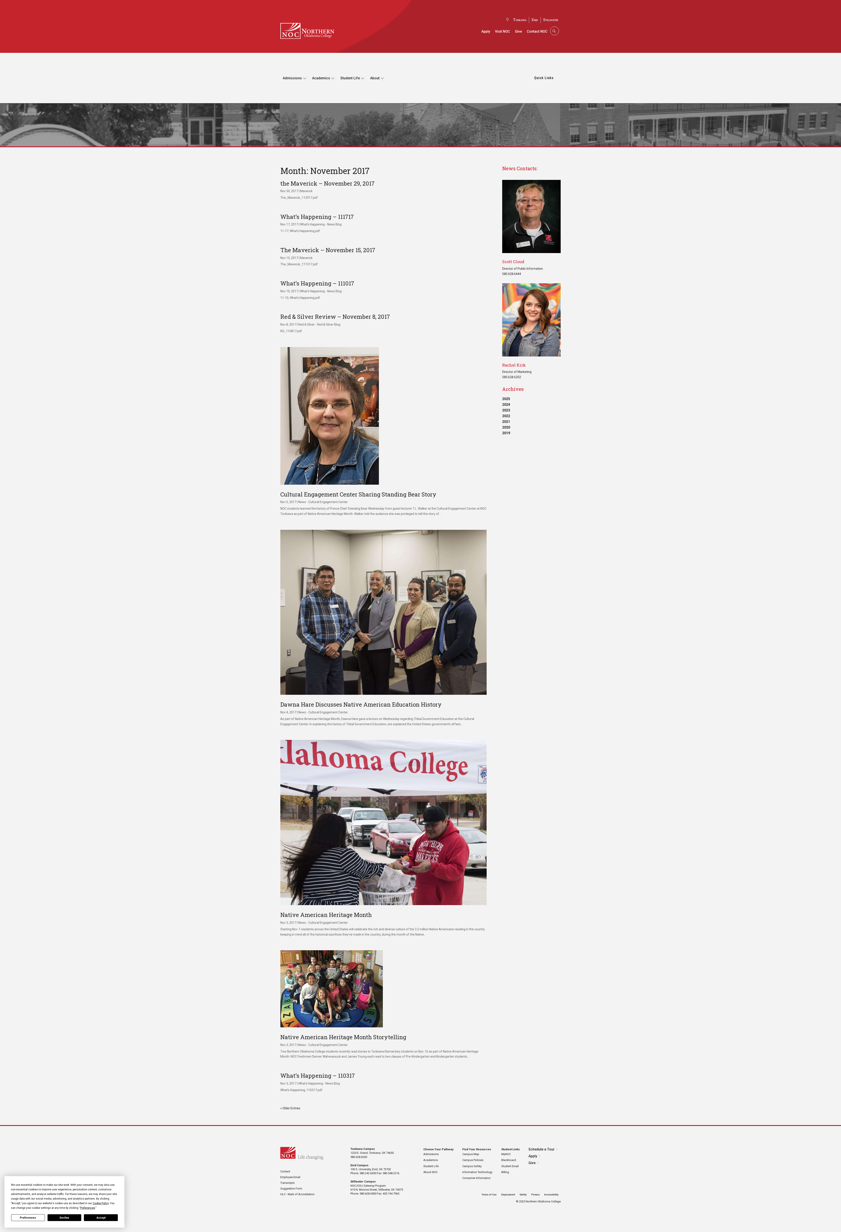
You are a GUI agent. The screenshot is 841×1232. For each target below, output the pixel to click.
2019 (506, 433)
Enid (535, 19)
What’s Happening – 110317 (317, 1075)
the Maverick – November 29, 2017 (327, 183)
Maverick (306, 191)
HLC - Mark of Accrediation (297, 1194)
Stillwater (550, 19)
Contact (285, 1171)
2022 (506, 416)
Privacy (535, 1194)
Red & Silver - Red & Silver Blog (319, 324)
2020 (506, 427)
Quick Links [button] (544, 78)
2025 (506, 399)
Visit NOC (502, 31)
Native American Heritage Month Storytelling (343, 1037)
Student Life (350, 78)
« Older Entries (290, 1108)
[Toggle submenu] (304, 78)
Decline (64, 1217)
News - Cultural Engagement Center (323, 502)
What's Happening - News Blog (321, 224)
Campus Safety (472, 1166)
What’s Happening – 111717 (317, 216)
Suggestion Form (291, 1188)
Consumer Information (476, 1178)
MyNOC (506, 1154)
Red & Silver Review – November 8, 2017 (335, 316)
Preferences (28, 1217)
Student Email (510, 1166)
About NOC (430, 1172)
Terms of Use (489, 1194)
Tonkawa (520, 19)
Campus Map (470, 1154)
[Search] (554, 30)
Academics (321, 78)
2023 (506, 410)
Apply (485, 31)
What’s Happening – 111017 (317, 283)
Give (518, 31)
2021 (506, 422)
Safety (523, 1194)
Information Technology (477, 1172)
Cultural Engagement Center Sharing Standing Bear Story (358, 494)
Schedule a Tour (541, 1149)
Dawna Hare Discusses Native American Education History (361, 704)
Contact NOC (537, 31)
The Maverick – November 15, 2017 (327, 250)
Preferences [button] (87, 1207)
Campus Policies (472, 1160)
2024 (506, 404)
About (375, 78)
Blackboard (508, 1160)
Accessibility (551, 1194)
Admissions (292, 78)
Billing (505, 1172)
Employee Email (290, 1177)
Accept (101, 1217)
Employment (508, 1194)
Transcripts (287, 1182)
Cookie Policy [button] (101, 1203)
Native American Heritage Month (326, 914)
